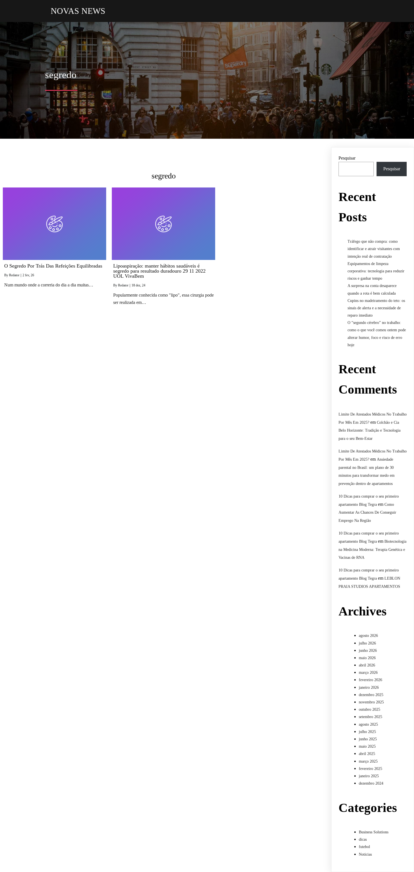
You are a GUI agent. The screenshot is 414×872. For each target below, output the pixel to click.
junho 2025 (368, 739)
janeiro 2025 (369, 776)
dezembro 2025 (371, 695)
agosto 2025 (368, 724)
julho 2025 (367, 732)
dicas (363, 839)
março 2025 (368, 761)
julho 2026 (367, 643)
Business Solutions (373, 832)
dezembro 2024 (371, 783)
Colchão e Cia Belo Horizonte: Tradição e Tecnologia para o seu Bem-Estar (369, 430)
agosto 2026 (368, 635)
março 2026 (368, 672)
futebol (364, 847)
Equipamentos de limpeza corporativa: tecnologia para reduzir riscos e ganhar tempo (376, 271)
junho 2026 (368, 650)
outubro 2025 (369, 709)
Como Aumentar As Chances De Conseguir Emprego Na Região (367, 512)
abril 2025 (367, 754)
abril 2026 (367, 665)
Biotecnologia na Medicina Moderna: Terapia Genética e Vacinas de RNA (372, 549)
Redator (14, 275)
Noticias (365, 854)
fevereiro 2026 (370, 680)
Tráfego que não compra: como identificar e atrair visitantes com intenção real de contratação (374, 248)
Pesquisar (347, 158)
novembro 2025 (371, 702)
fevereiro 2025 (370, 769)
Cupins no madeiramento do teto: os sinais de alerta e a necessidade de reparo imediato (376, 308)
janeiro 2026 (369, 687)
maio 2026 (367, 658)
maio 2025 (367, 746)
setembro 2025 (370, 717)
